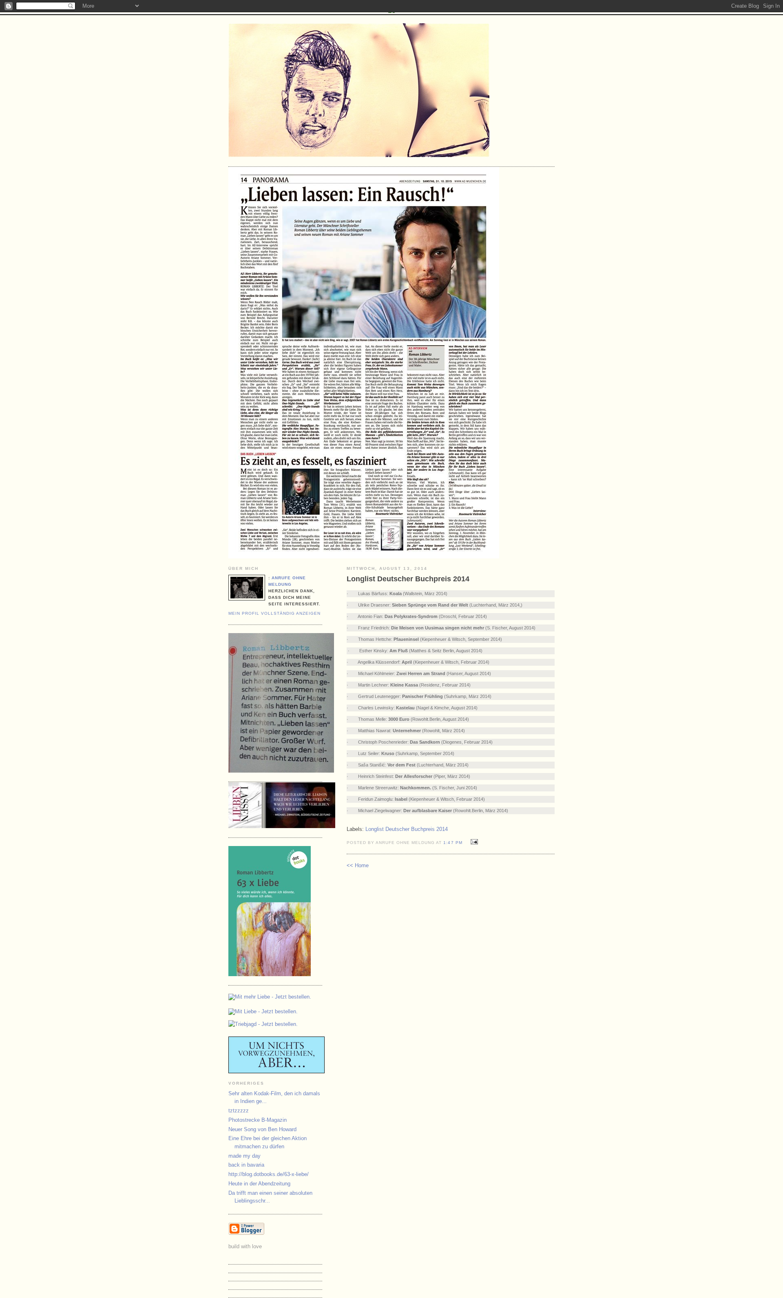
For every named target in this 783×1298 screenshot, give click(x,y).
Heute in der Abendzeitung (259, 1184)
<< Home (358, 865)
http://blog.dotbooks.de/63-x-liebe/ (268, 1174)
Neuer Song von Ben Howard (262, 1129)
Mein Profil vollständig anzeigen (274, 613)
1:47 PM (452, 842)
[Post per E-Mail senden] (473, 842)
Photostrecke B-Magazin (257, 1120)
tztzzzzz (238, 1111)
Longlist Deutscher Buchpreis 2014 (406, 829)
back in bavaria (246, 1165)
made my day (244, 1156)
